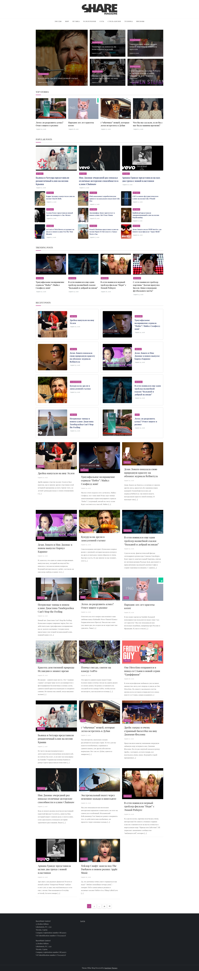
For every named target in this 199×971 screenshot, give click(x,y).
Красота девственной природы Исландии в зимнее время (56, 669)
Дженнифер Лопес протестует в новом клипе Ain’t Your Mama (102, 214)
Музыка (76, 21)
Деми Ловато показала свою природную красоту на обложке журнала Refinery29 (82, 357)
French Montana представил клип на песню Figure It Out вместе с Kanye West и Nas (103, 231)
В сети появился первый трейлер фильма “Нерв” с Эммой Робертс (113, 285)
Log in (82, 921)
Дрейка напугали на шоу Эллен (56, 473)
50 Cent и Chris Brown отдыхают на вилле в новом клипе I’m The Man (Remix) (60, 231)
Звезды (58, 21)
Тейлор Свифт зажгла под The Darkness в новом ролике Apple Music (99, 869)
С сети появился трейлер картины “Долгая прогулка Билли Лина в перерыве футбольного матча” (146, 286)
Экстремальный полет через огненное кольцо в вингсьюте (98, 796)
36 (104, 906)
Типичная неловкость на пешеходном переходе (104, 47)
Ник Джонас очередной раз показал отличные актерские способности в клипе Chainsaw (98, 181)
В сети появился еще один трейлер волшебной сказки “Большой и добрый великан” (83, 285)
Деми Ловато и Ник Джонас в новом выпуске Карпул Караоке (147, 355)
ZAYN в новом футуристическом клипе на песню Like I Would (145, 197)
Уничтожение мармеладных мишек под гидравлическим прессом (143, 46)
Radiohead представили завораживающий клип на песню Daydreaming (145, 215)
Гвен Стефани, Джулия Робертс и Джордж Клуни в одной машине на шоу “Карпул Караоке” (145, 74)
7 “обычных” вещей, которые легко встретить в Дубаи (115, 124)
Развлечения (89, 21)
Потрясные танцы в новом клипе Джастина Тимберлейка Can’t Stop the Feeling (81, 423)
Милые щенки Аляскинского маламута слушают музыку (106, 77)
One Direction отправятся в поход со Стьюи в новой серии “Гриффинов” (142, 671)
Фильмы (140, 21)
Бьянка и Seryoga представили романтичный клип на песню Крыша (52, 181)
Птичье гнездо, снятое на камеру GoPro (96, 669)
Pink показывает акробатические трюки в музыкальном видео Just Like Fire (104, 198)
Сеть (102, 21)
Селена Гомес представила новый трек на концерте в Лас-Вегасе (59, 214)
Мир (67, 21)
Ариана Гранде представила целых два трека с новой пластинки (141, 179)
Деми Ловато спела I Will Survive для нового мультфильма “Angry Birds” (146, 230)
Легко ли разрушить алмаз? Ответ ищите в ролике (49, 124)
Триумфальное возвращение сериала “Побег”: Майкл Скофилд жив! (50, 285)
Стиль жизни (114, 21)
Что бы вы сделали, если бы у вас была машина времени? (148, 124)
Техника (128, 21)
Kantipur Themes (110, 968)
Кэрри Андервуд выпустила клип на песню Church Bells (60, 197)
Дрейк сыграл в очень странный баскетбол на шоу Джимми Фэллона (140, 731)
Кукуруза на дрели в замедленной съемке (58, 78)
